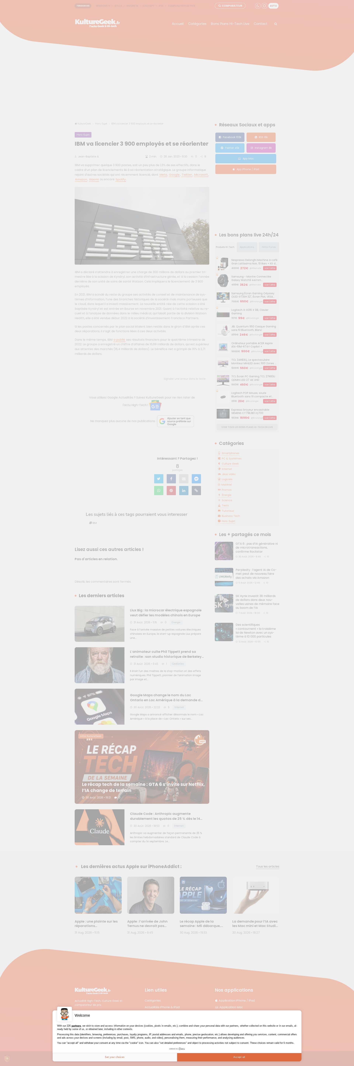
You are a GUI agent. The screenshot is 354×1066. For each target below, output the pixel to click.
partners (76, 1025)
